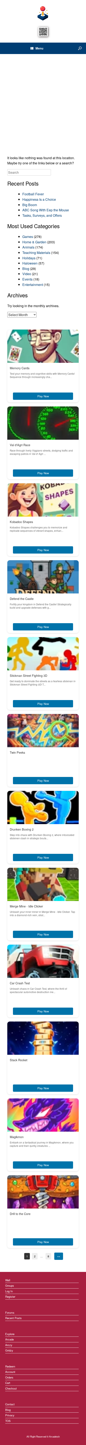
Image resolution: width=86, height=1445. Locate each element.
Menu (39, 48)
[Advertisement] (43, 106)
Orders (9, 1377)
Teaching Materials (36, 252)
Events (27, 279)
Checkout (11, 1388)
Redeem (10, 1366)
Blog (25, 268)
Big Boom (29, 204)
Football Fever (33, 194)
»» (58, 1256)
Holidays (28, 258)
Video (26, 273)
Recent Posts (13, 1318)
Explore (9, 1334)
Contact (10, 1404)
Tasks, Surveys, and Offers (42, 215)
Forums (9, 1313)
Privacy (9, 1415)
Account (10, 1372)
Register (10, 1297)
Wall (7, 1280)
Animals (28, 247)
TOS (8, 1421)
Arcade (9, 1339)
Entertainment (32, 284)
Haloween (30, 263)
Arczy (8, 1345)
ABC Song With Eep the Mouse (45, 210)
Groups (9, 1285)
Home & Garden (34, 242)
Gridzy (9, 1350)
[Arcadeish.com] (43, 13)
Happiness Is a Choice (39, 199)
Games (27, 236)
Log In (9, 1291)
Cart (7, 1383)
